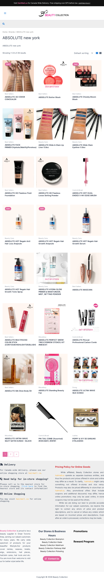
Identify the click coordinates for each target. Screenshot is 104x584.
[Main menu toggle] (5, 13)
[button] (4, 23)
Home (5, 32)
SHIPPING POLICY (84, 3)
